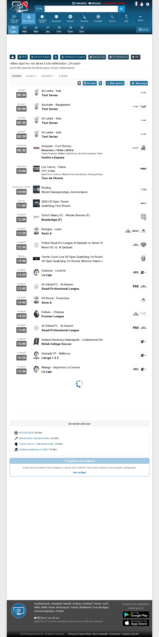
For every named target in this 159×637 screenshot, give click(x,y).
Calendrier (80, 3)
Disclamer (115, 634)
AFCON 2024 (26, 432)
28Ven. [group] (59, 29)
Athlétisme (85, 607)
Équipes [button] (46, 76)
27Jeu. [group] (47, 29)
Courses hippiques (44, 611)
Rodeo (60, 611)
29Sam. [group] (70, 29)
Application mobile (114, 3)
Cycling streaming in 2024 (33, 449)
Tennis (97, 603)
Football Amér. (42, 603)
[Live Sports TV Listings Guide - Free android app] (135, 614)
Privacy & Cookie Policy (79, 634)
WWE (37, 607)
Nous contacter (100, 634)
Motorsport (62, 607)
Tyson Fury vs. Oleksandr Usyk (36, 443)
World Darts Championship (34, 438)
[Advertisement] (80, 44)
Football (87, 603)
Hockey (77, 603)
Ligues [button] (30, 76)
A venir (63, 76)
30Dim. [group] (82, 29)
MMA (44, 607)
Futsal (74, 607)
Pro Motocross (120, 57)
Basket (67, 603)
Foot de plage (100, 607)
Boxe (52, 607)
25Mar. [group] (25, 29)
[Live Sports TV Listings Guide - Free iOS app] (135, 622)
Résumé (96, 3)
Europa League (42, 57)
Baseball (57, 603)
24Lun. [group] (13, 29)
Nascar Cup (98, 57)
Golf (105, 603)
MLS (24, 57)
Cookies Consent (130, 634)
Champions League (74, 57)
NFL (137, 57)
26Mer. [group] (36, 29)
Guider (16, 76)
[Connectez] (142, 4)
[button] (40, 9)
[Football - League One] (55, 57)
